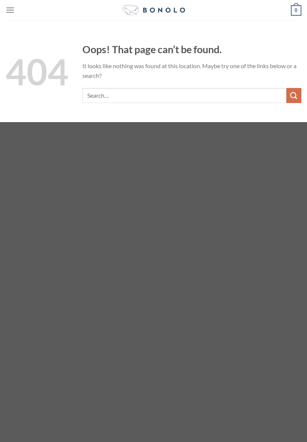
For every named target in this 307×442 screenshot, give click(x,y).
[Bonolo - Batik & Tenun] (153, 10)
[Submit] (293, 95)
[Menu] (10, 10)
